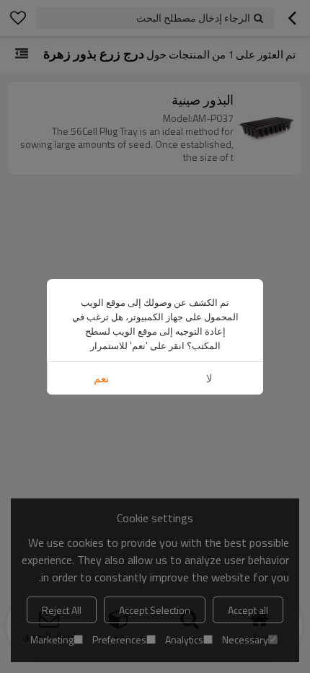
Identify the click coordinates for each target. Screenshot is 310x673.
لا (209, 378)
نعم (101, 378)
